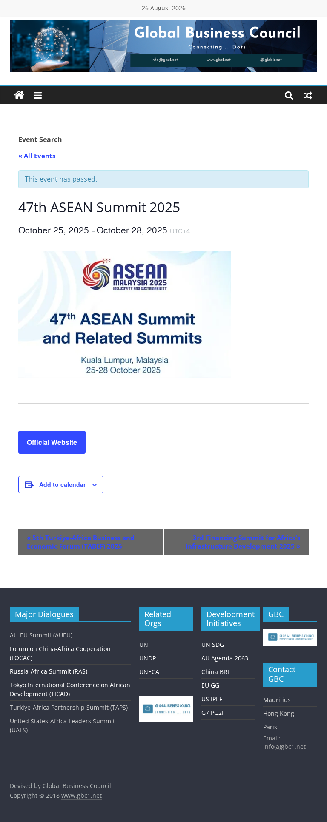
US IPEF (211, 699)
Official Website (52, 442)
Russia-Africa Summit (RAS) (48, 671)
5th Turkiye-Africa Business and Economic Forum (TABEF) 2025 (81, 541)
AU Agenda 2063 (224, 658)
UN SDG (212, 644)
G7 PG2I (212, 712)
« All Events (36, 155)
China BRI (215, 672)
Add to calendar (62, 484)
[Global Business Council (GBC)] (19, 95)
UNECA (149, 672)
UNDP (147, 658)
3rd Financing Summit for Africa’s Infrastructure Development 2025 (243, 541)
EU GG (210, 685)
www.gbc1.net (81, 795)
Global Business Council (77, 786)
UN (143, 644)
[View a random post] (307, 95)
